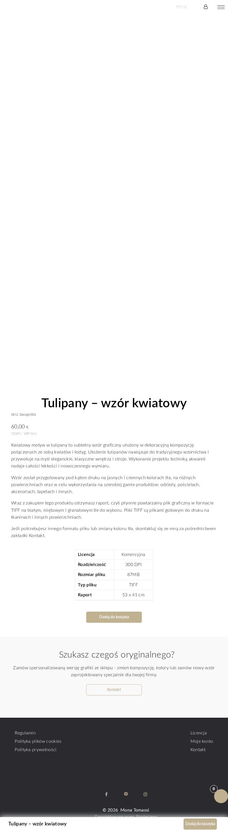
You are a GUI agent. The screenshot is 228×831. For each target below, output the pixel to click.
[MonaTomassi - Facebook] (106, 794)
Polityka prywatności (35, 749)
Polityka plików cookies (38, 741)
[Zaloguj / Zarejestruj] (206, 7)
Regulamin (25, 733)
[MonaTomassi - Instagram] (145, 794)
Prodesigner (146, 817)
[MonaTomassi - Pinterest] (126, 794)
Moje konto (201, 741)
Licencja (198, 733)
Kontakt (198, 749)
